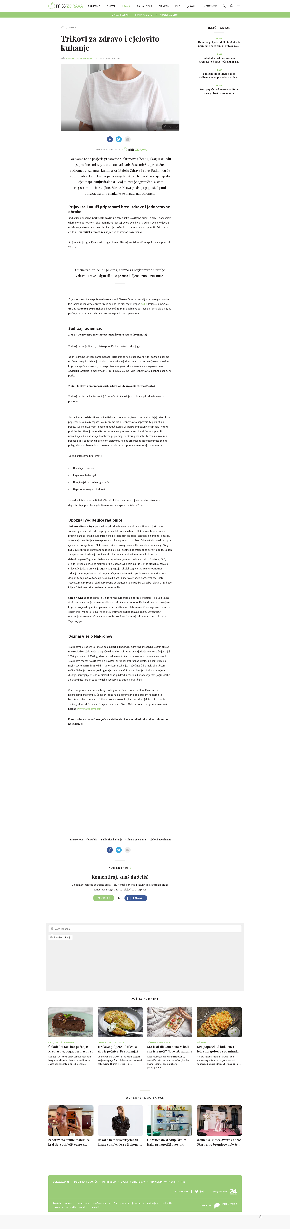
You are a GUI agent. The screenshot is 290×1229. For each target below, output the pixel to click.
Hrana (72, 27)
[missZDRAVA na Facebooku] (191, 1191)
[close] (260, 1216)
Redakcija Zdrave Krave (79, 58)
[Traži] (224, 6)
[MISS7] (191, 6)
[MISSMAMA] (209, 6)
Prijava (138, 898)
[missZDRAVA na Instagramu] (202, 1191)
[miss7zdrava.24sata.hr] (65, 6)
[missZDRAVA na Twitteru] (197, 1191)
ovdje (144, 304)
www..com (89, 708)
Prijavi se (104, 898)
